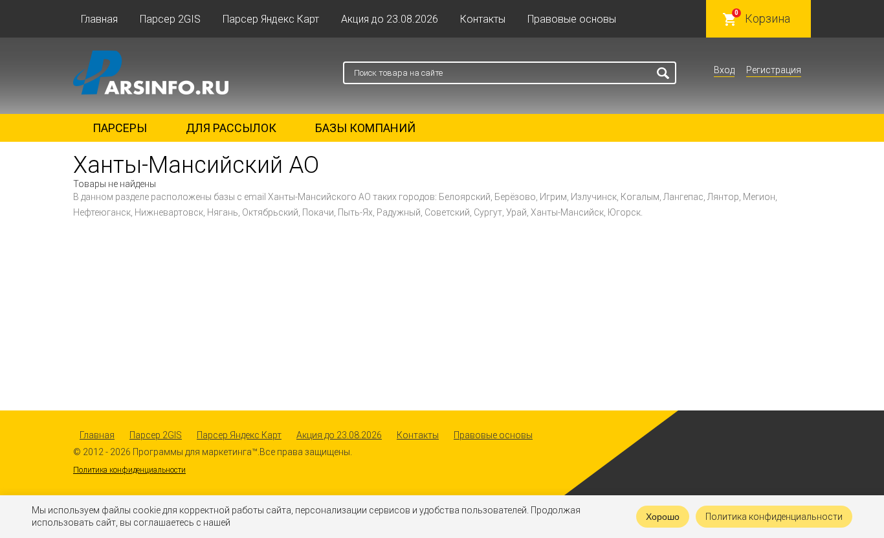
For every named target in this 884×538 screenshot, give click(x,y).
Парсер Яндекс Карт (271, 19)
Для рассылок (231, 128)
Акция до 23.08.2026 (389, 19)
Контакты (482, 19)
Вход (724, 70)
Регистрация (773, 70)
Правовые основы (571, 19)
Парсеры (120, 128)
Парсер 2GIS (170, 19)
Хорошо (663, 516)
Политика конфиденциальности (129, 470)
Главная (99, 19)
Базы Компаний (365, 128)
